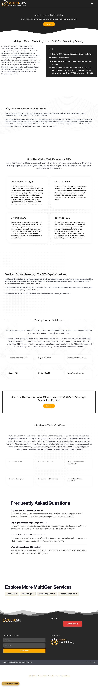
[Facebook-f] (90, 662)
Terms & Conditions (25, 662)
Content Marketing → (68, 594)
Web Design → (28, 594)
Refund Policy (32, 676)
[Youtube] (94, 662)
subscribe (24, 651)
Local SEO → (12, 594)
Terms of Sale (42, 676)
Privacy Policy (65, 676)
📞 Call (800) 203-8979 (10, 683)
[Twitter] (87, 662)
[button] (92, 3)
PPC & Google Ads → (46, 594)
